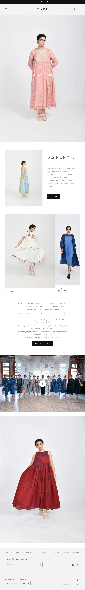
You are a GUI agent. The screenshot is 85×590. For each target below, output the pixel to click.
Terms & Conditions (61, 553)
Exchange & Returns (31, 553)
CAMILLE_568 (60, 288)
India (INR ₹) (11, 583)
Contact (50, 553)
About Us (9, 553)
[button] (6, 9)
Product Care (18, 553)
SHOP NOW (42, 81)
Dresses (9, 291)
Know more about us (42, 344)
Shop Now (53, 197)
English (24, 583)
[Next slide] (47, 545)
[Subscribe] (40, 564)
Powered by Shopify (75, 584)
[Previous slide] (38, 545)
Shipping (43, 553)
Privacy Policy (74, 553)
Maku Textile (67, 584)
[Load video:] (42, 383)
